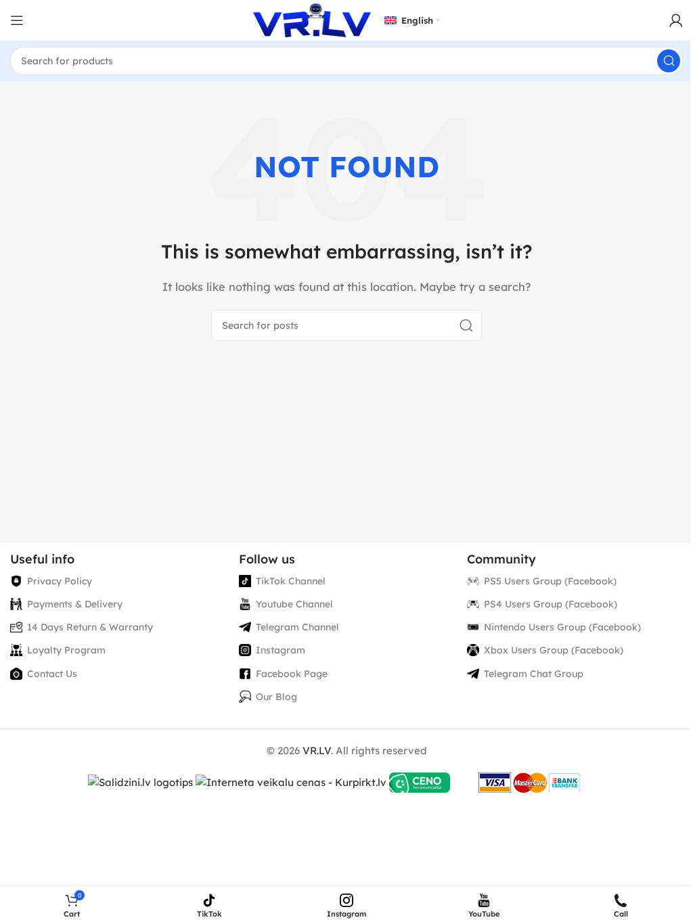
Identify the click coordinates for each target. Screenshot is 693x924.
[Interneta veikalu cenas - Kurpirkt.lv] (291, 781)
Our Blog (276, 697)
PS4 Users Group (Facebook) (550, 604)
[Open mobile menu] (16, 20)
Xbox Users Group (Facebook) (553, 650)
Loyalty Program (66, 650)
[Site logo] (312, 19)
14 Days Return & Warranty (90, 627)
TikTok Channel (291, 581)
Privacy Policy (59, 581)
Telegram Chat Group (533, 674)
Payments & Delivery (74, 604)
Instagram (280, 650)
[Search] (668, 60)
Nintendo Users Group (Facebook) (562, 627)
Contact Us (52, 674)
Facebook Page (292, 674)
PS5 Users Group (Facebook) (550, 581)
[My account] (676, 20)
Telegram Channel (297, 627)
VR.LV (317, 750)
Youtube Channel (294, 604)
